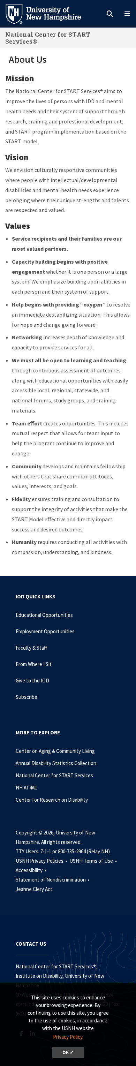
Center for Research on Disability (52, 799)
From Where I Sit (34, 664)
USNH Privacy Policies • (42, 860)
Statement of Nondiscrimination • (53, 879)
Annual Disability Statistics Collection (56, 763)
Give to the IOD (32, 680)
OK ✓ (68, 1053)
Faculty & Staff (31, 647)
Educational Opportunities (44, 615)
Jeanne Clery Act (34, 889)
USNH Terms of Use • (93, 860)
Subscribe (26, 697)
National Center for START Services (54, 775)
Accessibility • (31, 870)
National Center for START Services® (48, 37)
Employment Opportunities (45, 631)
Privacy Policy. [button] (68, 1037)
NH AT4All (26, 787)
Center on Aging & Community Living (55, 751)
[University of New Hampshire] (48, 13)
